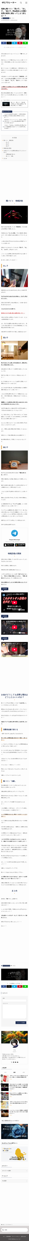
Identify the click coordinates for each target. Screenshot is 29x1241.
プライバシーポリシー (16, 1236)
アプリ (13, 18)
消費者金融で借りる (10, 154)
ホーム (4, 1236)
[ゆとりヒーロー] (9, 2)
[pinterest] (13, 1062)
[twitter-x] (11, 1062)
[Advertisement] (14, 180)
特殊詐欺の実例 (7, 148)
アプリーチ (21, 541)
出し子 (7, 142)
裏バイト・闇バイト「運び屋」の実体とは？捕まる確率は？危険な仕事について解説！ (18, 104)
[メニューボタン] (26, 2)
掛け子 (7, 146)
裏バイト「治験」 (10, 156)
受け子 (7, 144)
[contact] (17, 1062)
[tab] (5, 1072)
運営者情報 (8, 1236)
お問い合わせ (23, 1236)
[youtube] (15, 1062)
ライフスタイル (6, 18)
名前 (4, 998)
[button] (3, 43)
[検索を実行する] (3, 1230)
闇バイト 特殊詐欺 (8, 140)
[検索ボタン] (21, 2)
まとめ (5, 158)
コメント (5, 1003)
